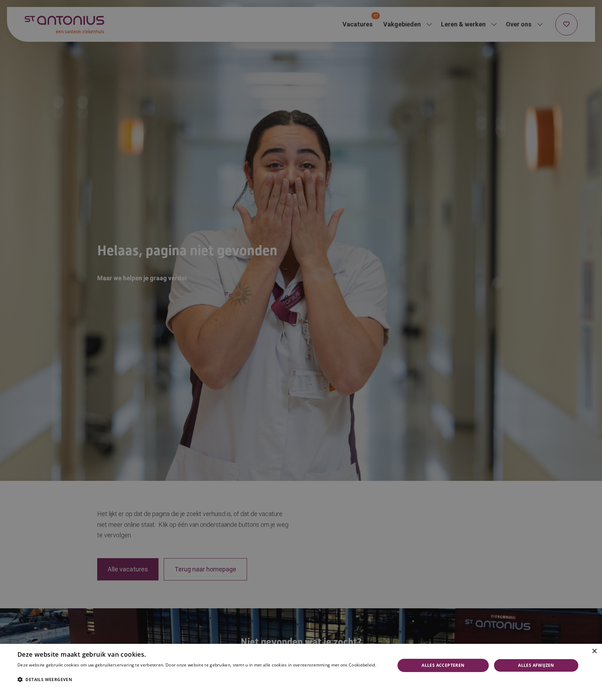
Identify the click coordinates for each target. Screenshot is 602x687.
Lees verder (27, 672)
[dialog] (301, 665)
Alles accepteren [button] (443, 665)
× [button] (594, 651)
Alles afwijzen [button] (536, 665)
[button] (200, 679)
